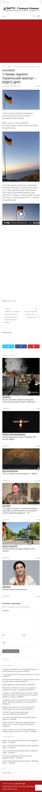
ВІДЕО (4, 70)
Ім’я (3, 635)
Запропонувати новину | (10, 786)
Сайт (4, 643)
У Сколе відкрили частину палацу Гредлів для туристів (21, 674)
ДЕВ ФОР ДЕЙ (20, 783)
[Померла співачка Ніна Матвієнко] (21, 561)
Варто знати (6, 434)
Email (23, 635)
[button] (21, 214)
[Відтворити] (7, 223)
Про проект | (22, 786)
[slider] (19, 222)
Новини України (10, 70)
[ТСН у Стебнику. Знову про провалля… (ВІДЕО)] (21, 450)
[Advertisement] (21, 40)
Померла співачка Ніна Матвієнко (14, 589)
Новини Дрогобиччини (19, 434)
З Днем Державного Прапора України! (14, 684)
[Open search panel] (34, 16)
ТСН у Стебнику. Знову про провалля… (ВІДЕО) (19, 474)
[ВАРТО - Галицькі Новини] (21, 8)
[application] (21, 214)
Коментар (5, 610)
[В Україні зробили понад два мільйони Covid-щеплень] (21, 523)
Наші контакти (13, 789)
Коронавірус (5, 546)
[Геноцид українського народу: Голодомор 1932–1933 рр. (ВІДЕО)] (21, 412)
